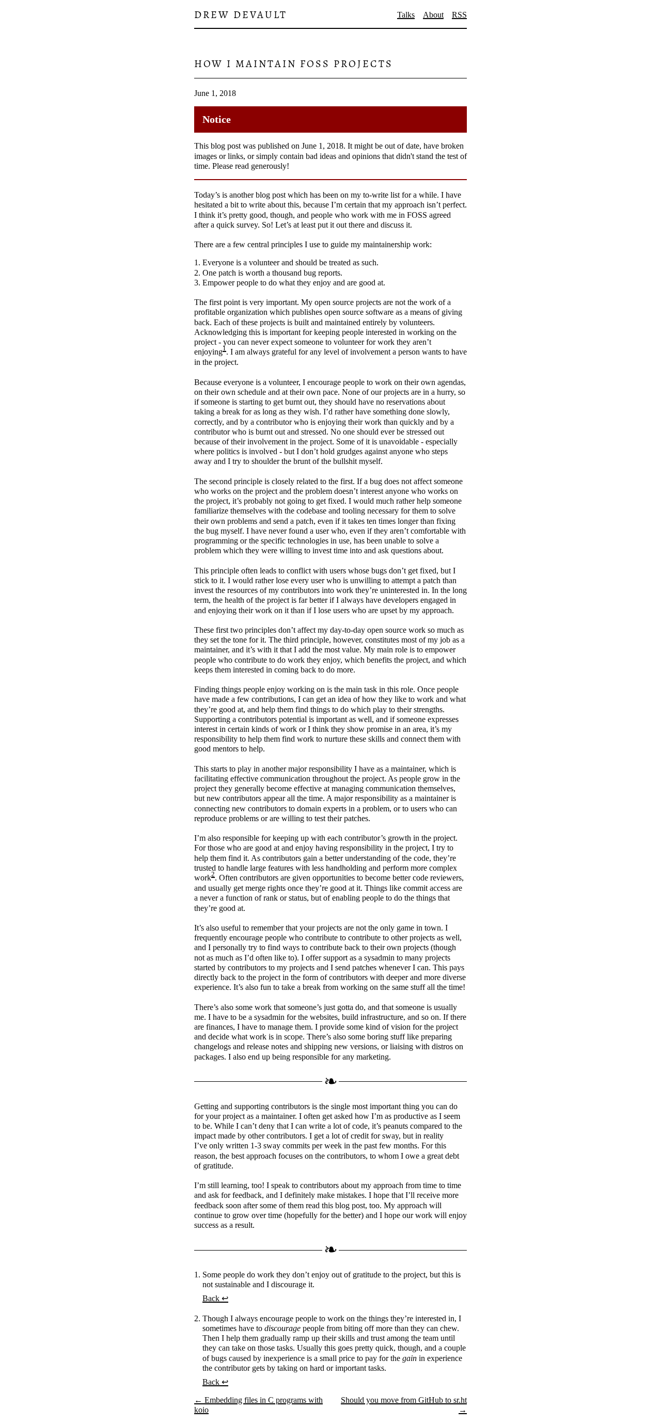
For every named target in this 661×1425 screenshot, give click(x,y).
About (433, 14)
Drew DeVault (240, 15)
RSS (459, 14)
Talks (406, 14)
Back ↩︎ (215, 1298)
